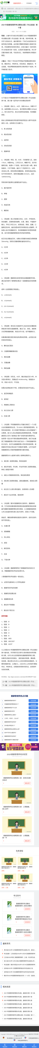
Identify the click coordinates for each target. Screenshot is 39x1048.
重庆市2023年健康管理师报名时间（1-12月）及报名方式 (21, 975)
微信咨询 (14, 1047)
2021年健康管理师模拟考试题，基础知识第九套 (18, 1000)
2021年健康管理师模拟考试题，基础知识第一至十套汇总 (20, 993)
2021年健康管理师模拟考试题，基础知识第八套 (18, 1004)
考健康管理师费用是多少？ (11, 704)
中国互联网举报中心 (23, 1040)
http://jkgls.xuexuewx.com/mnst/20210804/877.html (22, 677)
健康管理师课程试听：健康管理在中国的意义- (25, 884)
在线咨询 (27, 909)
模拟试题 (18, 8)
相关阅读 (6, 986)
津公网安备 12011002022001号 (14, 1038)
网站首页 (34, 1047)
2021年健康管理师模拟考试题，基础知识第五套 (18, 1019)
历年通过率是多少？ (10, 725)
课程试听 (27, 783)
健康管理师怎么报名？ (10, 715)
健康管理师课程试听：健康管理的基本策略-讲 (25, 867)
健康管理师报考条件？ (10, 700)
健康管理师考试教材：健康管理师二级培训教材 (23, 904)
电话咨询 (5, 1047)
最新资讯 (6, 943)
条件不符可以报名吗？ (10, 732)
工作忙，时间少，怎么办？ (11, 718)
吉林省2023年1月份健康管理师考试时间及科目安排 (19, 972)
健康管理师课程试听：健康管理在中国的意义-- (9, 867)
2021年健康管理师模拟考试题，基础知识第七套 (18, 1008)
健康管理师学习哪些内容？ (11, 739)
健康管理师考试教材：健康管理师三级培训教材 (23, 931)
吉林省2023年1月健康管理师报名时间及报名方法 (18, 968)
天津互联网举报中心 (34, 1038)
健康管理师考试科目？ (10, 736)
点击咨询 (33, 701)
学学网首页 (29, 3)
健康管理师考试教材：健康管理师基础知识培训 (23, 918)
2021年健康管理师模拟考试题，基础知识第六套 (18, 1011)
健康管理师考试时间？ (10, 722)
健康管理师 (17, 3)
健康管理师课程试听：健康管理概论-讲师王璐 (9, 884)
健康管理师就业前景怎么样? (12, 729)
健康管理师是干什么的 (10, 707)
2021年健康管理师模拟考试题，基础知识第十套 (18, 997)
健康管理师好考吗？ (10, 711)
